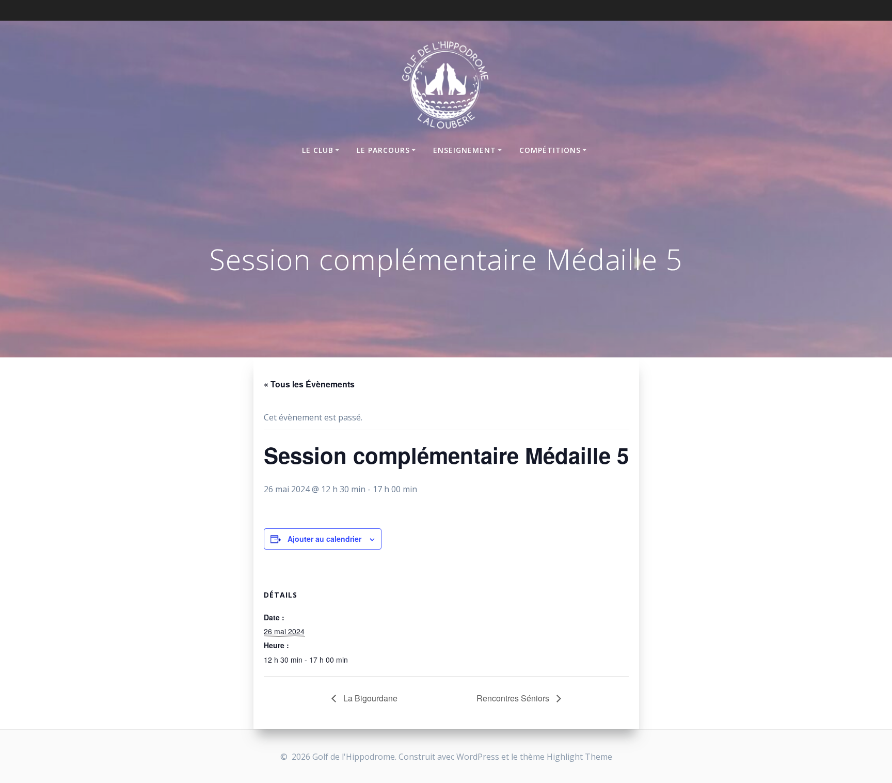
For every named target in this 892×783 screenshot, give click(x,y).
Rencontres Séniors (513, 698)
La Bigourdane (369, 698)
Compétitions (550, 150)
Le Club (317, 150)
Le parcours (383, 150)
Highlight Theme (579, 756)
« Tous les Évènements (309, 384)
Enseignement (464, 150)
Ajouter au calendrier (324, 539)
